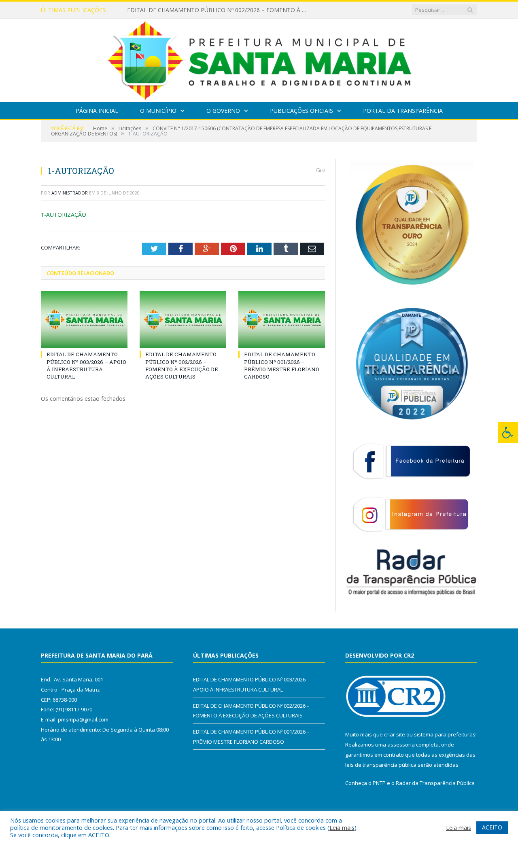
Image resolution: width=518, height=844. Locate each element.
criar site (394, 734)
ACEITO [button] (492, 827)
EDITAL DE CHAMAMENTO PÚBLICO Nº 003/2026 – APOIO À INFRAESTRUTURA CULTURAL (86, 365)
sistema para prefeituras (445, 734)
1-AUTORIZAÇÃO (63, 214)
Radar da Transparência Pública (435, 783)
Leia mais (342, 827)
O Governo (223, 110)
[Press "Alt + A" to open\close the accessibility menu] (508, 432)
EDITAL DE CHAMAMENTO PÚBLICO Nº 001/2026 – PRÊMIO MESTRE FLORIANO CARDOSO (281, 365)
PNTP (379, 783)
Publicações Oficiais (301, 110)
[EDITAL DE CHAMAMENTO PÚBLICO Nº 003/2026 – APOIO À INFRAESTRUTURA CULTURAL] (84, 319)
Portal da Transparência (403, 110)
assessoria (401, 744)
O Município (158, 110)
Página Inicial (97, 110)
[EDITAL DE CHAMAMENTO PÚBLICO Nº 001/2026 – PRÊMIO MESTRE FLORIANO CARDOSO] (281, 319)
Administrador (69, 193)
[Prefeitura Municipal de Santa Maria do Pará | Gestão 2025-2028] (259, 58)
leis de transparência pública (380, 764)
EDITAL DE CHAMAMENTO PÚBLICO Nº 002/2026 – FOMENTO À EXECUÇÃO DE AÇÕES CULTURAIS (220, 10)
